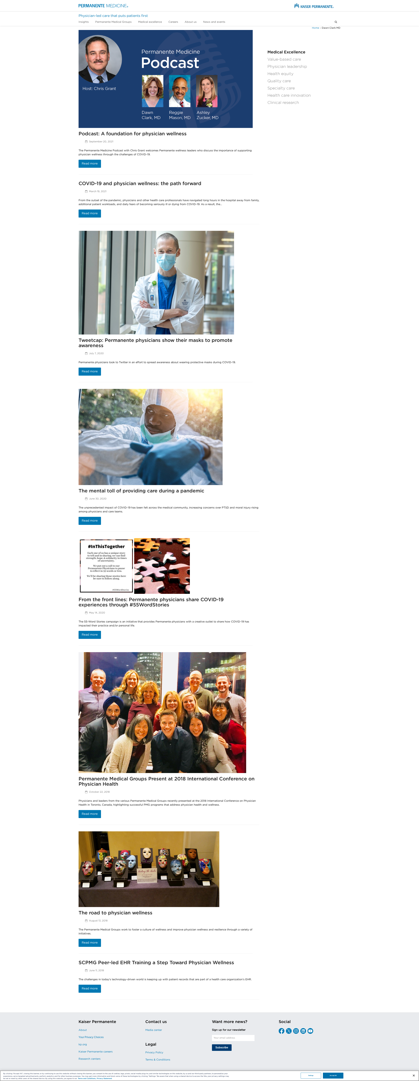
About (83, 1030)
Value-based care (284, 59)
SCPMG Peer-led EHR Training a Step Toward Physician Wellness (156, 962)
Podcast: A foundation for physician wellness (133, 133)
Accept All (333, 1075)
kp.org (83, 1044)
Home (315, 28)
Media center (153, 1030)
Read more (90, 163)
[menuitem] (85, 22)
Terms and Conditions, (87, 1079)
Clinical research (283, 103)
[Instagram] (296, 1031)
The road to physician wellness (115, 912)
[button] (335, 22)
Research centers (89, 1059)
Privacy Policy (154, 1052)
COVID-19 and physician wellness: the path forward (140, 183)
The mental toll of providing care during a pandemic (141, 490)
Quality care (279, 81)
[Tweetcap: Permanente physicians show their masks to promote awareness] (156, 282)
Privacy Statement (104, 1079)
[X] (289, 1031)
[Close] (413, 1075)
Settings (311, 1075)
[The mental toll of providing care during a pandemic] (151, 437)
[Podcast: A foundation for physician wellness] (166, 78)
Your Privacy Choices (91, 1037)
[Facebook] (281, 1031)
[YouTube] (310, 1031)
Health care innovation (289, 95)
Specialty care (281, 88)
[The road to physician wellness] (149, 869)
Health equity (280, 74)
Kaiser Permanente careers (96, 1051)
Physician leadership (287, 67)
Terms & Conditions (157, 1059)
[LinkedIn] (303, 1031)
